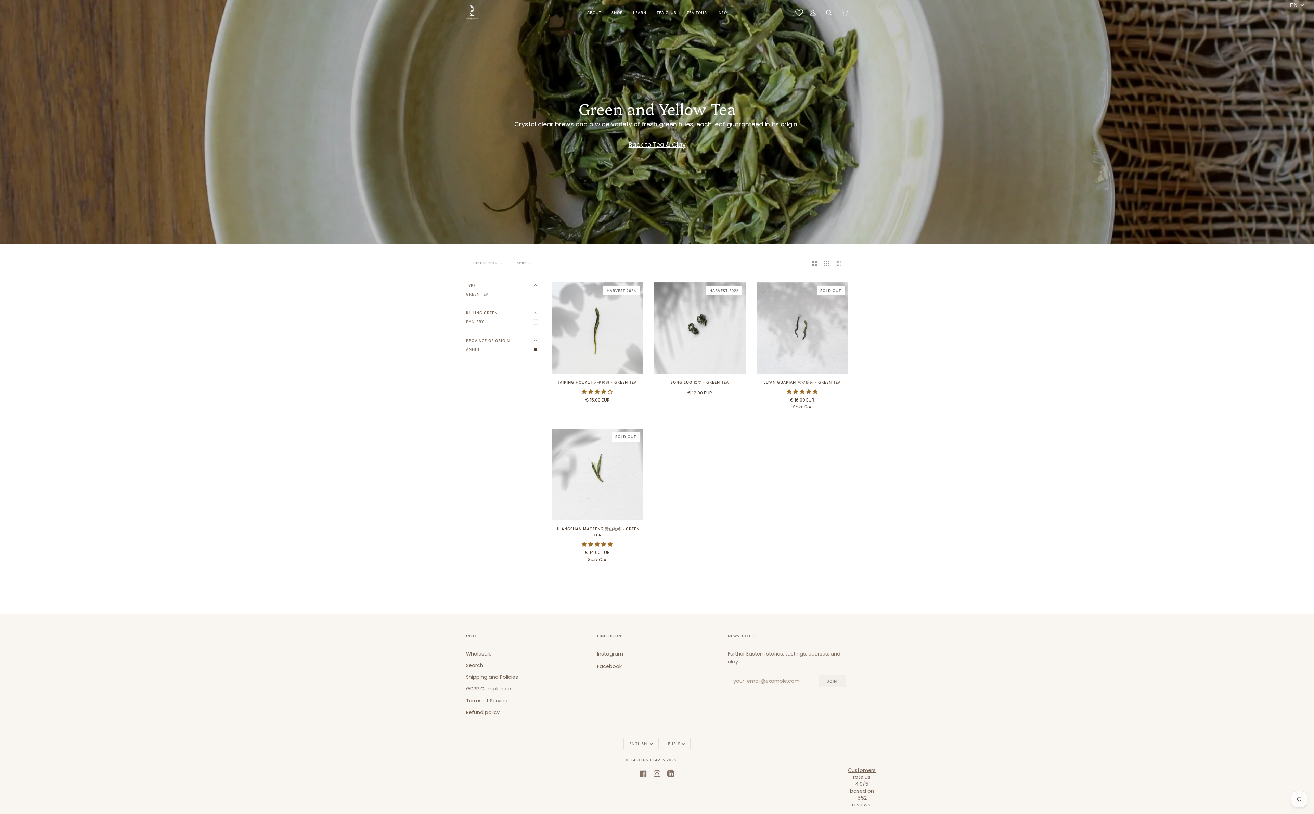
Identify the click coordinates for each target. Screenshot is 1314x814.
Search (474, 665)
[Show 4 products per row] (840, 263)
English (638, 743)
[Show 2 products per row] (815, 263)
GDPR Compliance (488, 688)
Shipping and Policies (492, 677)
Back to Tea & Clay (657, 144)
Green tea (477, 294)
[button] (597, 391)
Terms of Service (486, 700)
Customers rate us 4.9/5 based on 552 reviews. (862, 788)
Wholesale (479, 653)
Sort (521, 263)
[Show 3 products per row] (827, 263)
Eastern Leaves (648, 760)
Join (832, 681)
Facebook (609, 666)
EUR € (674, 743)
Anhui (472, 349)
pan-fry (475, 321)
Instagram (610, 653)
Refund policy (483, 712)
